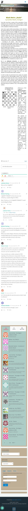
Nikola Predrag (12, 212)
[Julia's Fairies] (2, 1)
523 (10, 442)
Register (9, 471)
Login (25, 161)
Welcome (22, 329)
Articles (7, 8)
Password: (5, 478)
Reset (14, 471)
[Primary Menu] (25, 2)
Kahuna (13, 499)
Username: (5, 475)
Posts (14, 329)
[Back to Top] (14, 509)
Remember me (7, 482)
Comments (6, 329)
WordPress (19, 499)
